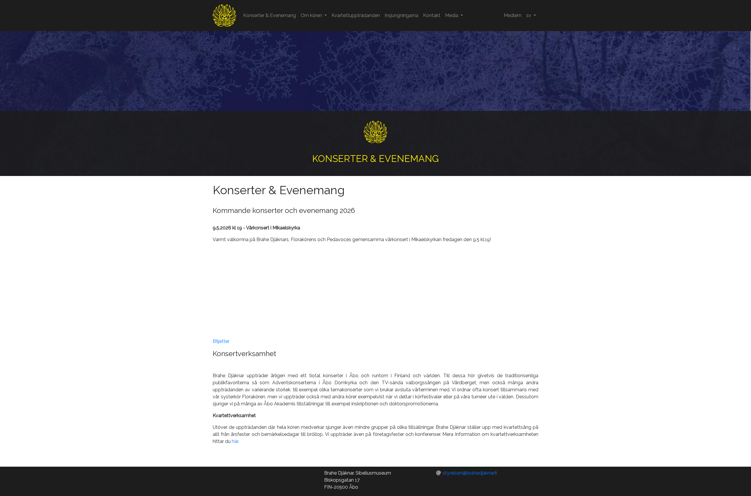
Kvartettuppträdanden (355, 15)
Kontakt (431, 15)
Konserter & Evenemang (269, 15)
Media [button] (452, 15)
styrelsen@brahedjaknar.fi (470, 473)
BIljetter (221, 341)
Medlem (513, 15)
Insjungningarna (401, 15)
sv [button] (529, 15)
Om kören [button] (312, 15)
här (235, 441)
